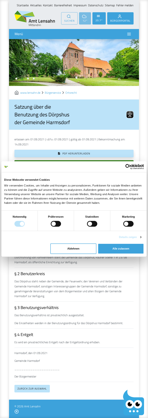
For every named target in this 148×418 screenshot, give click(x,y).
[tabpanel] (74, 62)
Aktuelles (36, 5)
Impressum (80, 5)
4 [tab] (34, 78)
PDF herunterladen (76, 153)
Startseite (23, 5)
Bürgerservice (53, 92)
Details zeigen (128, 237)
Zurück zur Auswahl (32, 388)
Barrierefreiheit (63, 5)
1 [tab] (16, 78)
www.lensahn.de (30, 92)
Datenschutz (95, 5)
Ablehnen (73, 248)
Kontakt (48, 5)
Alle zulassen (120, 248)
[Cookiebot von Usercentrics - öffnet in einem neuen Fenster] (128, 166)
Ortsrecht (71, 92)
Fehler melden (125, 5)
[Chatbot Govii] (133, 402)
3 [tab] (28, 78)
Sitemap (110, 5)
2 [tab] (22, 78)
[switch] (56, 224)
